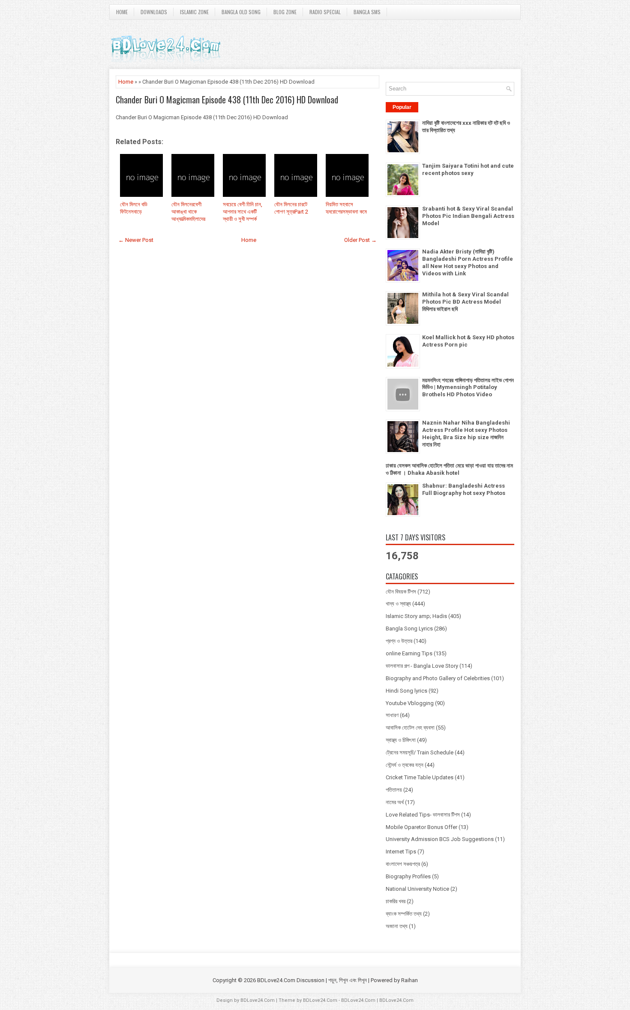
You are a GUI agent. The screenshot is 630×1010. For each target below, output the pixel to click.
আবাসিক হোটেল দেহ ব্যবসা (410, 727)
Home (122, 11)
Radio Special (325, 11)
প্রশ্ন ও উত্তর (399, 641)
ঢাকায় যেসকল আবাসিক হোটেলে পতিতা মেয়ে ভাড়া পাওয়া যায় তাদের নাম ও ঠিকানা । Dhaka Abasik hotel (449, 469)
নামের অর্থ (395, 802)
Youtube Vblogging (410, 703)
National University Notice (417, 889)
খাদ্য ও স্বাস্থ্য (398, 603)
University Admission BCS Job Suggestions (440, 839)
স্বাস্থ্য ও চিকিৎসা (401, 740)
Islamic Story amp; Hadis (416, 616)
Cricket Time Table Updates (419, 777)
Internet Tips (401, 851)
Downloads (154, 11)
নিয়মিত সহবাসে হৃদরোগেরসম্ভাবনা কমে (346, 208)
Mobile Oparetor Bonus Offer (421, 827)
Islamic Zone (194, 11)
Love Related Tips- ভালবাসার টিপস (423, 814)
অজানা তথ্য (397, 926)
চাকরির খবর (395, 901)
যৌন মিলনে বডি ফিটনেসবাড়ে (133, 208)
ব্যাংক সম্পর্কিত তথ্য (404, 914)
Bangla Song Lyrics (409, 628)
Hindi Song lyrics (406, 690)
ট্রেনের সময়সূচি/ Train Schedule (419, 752)
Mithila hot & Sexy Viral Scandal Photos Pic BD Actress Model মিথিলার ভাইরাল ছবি (465, 301)
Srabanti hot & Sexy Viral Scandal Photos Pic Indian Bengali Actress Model (468, 215)
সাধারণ (392, 715)
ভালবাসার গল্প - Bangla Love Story (422, 666)
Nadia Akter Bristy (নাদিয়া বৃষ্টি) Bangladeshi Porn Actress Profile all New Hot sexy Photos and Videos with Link (467, 262)
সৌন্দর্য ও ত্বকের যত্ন (404, 765)
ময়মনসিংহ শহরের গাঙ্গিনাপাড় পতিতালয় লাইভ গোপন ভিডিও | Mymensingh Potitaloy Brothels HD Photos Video (468, 387)
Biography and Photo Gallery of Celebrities (438, 678)
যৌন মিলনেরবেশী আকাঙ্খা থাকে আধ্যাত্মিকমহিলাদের (188, 211)
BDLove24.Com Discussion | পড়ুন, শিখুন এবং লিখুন (312, 980)
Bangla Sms (367, 11)
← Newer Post (135, 240)
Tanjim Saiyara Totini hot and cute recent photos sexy (468, 169)
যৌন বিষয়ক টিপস (401, 591)
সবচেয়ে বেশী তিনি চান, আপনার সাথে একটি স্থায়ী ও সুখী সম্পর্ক (242, 211)
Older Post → (360, 240)
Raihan (409, 980)
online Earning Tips (409, 653)
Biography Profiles (408, 876)
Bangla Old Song (241, 11)
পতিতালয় (394, 790)
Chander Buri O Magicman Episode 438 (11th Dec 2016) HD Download (227, 99)
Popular (402, 107)
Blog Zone (285, 11)
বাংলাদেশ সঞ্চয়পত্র (403, 864)
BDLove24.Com (257, 1000)
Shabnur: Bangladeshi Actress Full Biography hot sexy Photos (463, 489)
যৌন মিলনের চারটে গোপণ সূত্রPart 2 (291, 208)
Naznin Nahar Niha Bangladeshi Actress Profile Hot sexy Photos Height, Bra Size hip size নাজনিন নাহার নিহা (466, 433)
